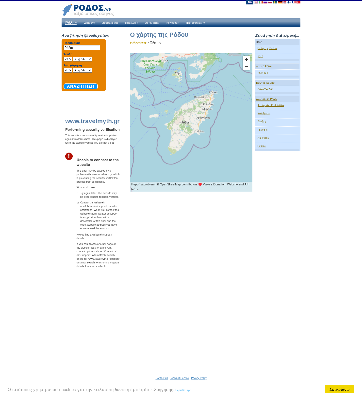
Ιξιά (260, 56)
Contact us (162, 378)
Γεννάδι (263, 129)
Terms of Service (179, 378)
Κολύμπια (264, 113)
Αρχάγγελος (265, 89)
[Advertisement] (277, 235)
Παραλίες (131, 22)
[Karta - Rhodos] (275, 2)
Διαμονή (89, 22)
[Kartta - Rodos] (289, 2)
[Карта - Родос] (265, 2)
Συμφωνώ (339, 389)
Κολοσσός (172, 22)
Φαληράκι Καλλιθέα (271, 105)
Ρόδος (71, 22)
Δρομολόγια (110, 22)
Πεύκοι (262, 146)
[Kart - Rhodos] (284, 2)
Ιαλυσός (263, 72)
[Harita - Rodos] (298, 2)
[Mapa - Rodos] (270, 2)
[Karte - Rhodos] (280, 2)
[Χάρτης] (249, 2)
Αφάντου (263, 137)
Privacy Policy (199, 378)
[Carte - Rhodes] (294, 2)
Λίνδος (262, 121)
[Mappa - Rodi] (261, 2)
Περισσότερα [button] (194, 22)
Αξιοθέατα (152, 22)
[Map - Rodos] (256, 2)
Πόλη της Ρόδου (267, 48)
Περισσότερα (184, 390)
